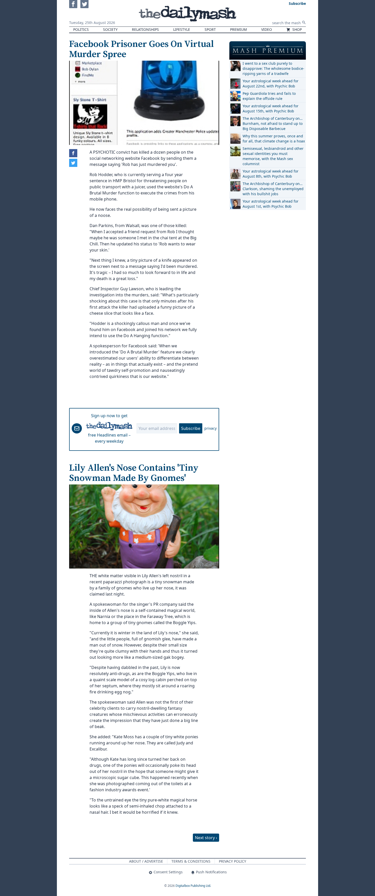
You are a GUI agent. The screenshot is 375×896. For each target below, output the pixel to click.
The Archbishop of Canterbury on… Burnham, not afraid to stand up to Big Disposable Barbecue (273, 123)
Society (110, 29)
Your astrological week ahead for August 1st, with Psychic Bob (270, 204)
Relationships (145, 29)
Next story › (206, 837)
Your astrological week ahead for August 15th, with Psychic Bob (270, 108)
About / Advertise (146, 861)
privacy (210, 428)
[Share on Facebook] (73, 153)
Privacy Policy (232, 861)
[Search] (304, 22)
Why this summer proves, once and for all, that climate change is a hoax (274, 138)
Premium (238, 29)
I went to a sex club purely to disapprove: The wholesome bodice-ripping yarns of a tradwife (273, 68)
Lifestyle (181, 29)
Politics (81, 29)
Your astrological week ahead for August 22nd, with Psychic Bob (270, 83)
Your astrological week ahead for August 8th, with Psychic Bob (270, 174)
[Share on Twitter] (73, 163)
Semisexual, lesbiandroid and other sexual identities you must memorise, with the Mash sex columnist (273, 156)
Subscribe (190, 428)
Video (266, 29)
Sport (210, 29)
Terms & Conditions (190, 861)
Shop (296, 29)
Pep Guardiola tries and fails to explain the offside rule (269, 96)
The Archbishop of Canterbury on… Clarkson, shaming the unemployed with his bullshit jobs (273, 188)
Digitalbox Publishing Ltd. (193, 886)
